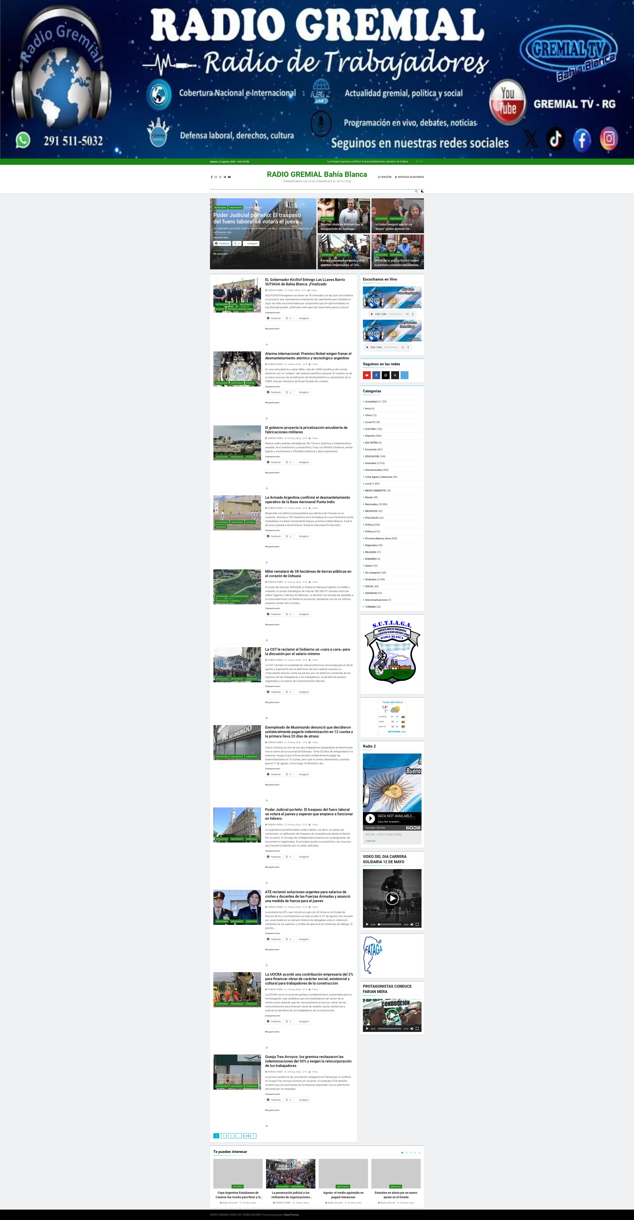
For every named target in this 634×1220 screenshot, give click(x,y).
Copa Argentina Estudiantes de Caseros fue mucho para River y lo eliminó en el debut (238, 1197)
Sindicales (251, 678)
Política (250, 382)
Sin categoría (372, 572)
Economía (370, 449)
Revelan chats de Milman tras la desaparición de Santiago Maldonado (342, 229)
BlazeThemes (291, 1214)
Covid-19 (370, 422)
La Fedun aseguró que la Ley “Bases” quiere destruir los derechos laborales (393, 229)
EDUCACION (372, 456)
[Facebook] (376, 375)
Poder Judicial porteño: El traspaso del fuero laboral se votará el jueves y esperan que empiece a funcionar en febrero (309, 814)
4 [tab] (415, 1152)
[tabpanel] (238, 1182)
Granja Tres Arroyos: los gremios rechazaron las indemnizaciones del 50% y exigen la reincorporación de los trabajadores (308, 1061)
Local (234, 304)
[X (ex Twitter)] (395, 375)
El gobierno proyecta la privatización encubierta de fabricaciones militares (367, 161)
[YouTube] (367, 375)
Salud (368, 565)
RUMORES (371, 558)
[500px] (404, 375)
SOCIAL (369, 586)
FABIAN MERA (275, 290)
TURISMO (370, 606)
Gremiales (370, 463)
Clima (368, 415)
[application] (392, 898)
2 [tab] (406, 1152)
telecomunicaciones (376, 599)
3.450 (246, 1136)
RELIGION (370, 552)
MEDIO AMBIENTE (375, 490)
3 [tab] (411, 1152)
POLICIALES (372, 517)
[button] (392, 898)
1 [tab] (402, 1152)
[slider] (389, 924)
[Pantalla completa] (417, 924)
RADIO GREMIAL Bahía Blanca (317, 174)
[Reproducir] (367, 924)
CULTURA (370, 429)
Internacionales (239, 596)
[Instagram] (386, 375)
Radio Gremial (230, 1202)
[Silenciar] (412, 924)
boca (368, 408)
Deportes (370, 435)
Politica (220, 309)
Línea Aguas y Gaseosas (378, 476)
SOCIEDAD (221, 526)
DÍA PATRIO (371, 442)
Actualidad (220, 207)
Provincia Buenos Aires (240, 309)
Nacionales (235, 207)
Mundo (369, 497)
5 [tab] (419, 1152)
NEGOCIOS (371, 511)
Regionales (371, 545)
